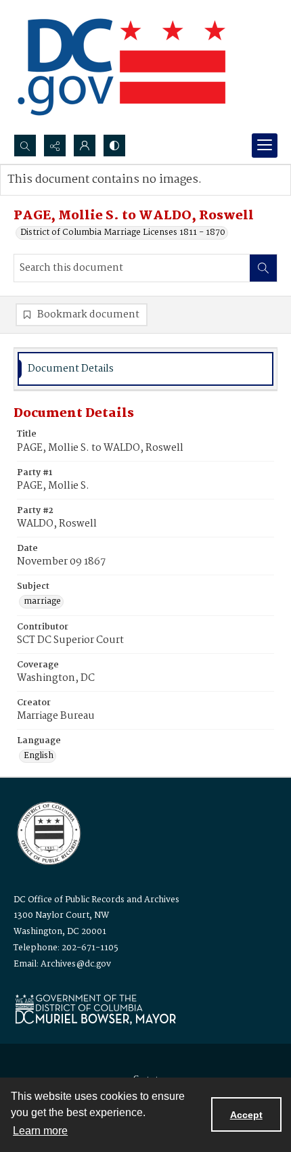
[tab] (145, 369)
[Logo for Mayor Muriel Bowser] (95, 1009)
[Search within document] (263, 268)
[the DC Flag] (122, 67)
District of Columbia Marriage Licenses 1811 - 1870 (122, 233)
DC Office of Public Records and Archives (96, 900)
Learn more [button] (40, 1130)
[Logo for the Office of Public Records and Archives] (48, 832)
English (38, 756)
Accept (246, 1114)
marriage (42, 601)
